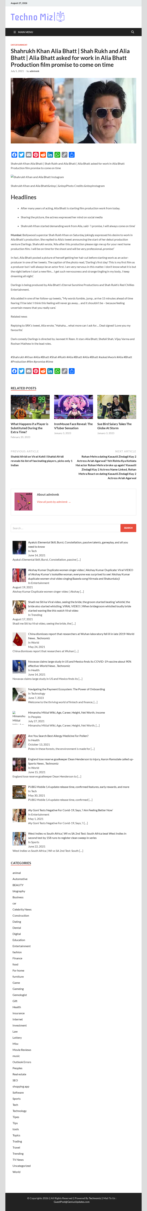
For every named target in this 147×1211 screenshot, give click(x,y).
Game (16, 982)
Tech (15, 1104)
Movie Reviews (22, 1049)
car (14, 903)
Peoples (17, 1068)
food (15, 964)
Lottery (17, 1037)
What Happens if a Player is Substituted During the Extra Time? (29, 428)
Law (15, 1031)
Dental (17, 927)
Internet (18, 1019)
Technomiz (95, 1198)
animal (17, 872)
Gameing (18, 988)
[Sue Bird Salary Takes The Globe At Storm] (116, 408)
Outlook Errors (22, 1062)
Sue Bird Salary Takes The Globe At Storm (114, 426)
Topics (16, 1135)
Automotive (20, 879)
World (16, 1171)
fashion (17, 952)
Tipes (16, 1117)
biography (19, 891)
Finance (17, 958)
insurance (19, 1013)
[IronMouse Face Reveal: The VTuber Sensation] (73, 408)
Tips (15, 1123)
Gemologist (20, 994)
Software (18, 1092)
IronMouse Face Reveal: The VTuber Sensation (73, 426)
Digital (17, 933)
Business (18, 897)
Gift (15, 1001)
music (16, 1056)
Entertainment (19, 45)
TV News (18, 1159)
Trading (17, 1141)
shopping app (21, 1086)
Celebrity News (22, 909)
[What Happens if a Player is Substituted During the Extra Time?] (30, 408)
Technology (20, 1110)
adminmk (34, 71)
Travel (16, 1147)
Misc (15, 1043)
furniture (18, 976)
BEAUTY (18, 885)
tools (16, 1129)
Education (19, 940)
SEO (15, 1080)
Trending (18, 1153)
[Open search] (132, 32)
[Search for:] (73, 528)
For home (18, 970)
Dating (17, 921)
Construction (21, 915)
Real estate (19, 1074)
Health (17, 1007)
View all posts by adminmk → (54, 501)
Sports (17, 1098)
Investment (20, 1025)
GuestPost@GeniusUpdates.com (72, 1201)
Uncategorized (22, 1165)
